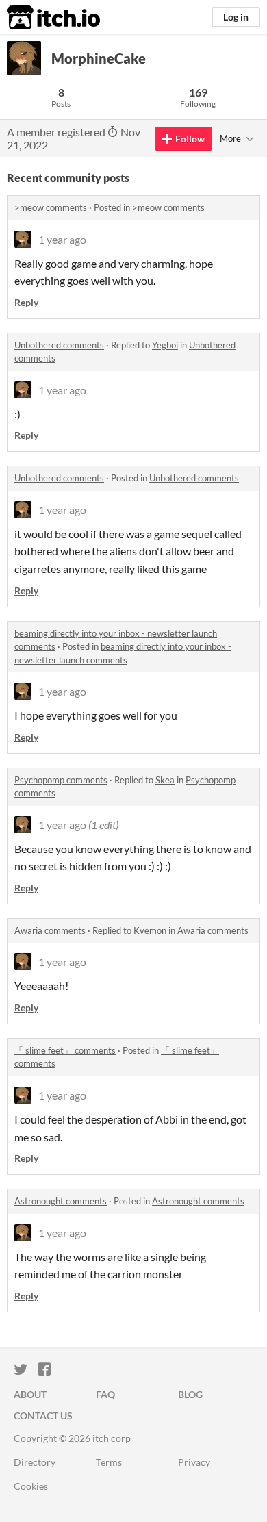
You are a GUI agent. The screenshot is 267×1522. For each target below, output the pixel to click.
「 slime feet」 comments (65, 1050)
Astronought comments (60, 1200)
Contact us (43, 1415)
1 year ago (62, 239)
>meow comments (50, 207)
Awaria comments (50, 930)
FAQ (105, 1394)
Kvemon (150, 930)
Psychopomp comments (60, 779)
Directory (34, 1462)
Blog (190, 1394)
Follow (190, 138)
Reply (26, 302)
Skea (165, 779)
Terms (109, 1462)
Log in (236, 17)
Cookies (31, 1486)
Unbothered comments (59, 345)
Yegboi (165, 345)
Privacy (194, 1462)
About (30, 1394)
